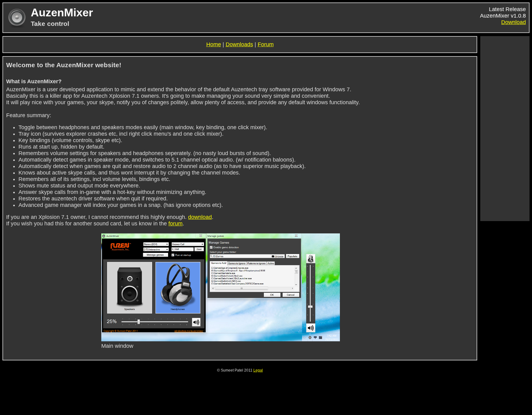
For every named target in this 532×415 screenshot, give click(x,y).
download (200, 217)
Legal (258, 370)
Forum (266, 44)
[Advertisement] (505, 128)
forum (175, 223)
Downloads (239, 44)
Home (213, 44)
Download (513, 22)
